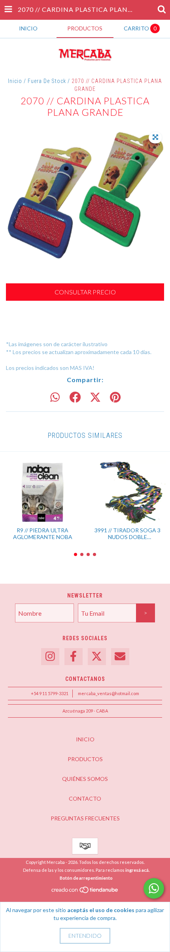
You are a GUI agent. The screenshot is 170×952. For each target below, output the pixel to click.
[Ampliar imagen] (155, 137)
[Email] (120, 656)
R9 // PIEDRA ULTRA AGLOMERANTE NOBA (42, 533)
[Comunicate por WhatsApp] (154, 888)
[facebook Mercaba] (73, 656)
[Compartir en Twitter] (95, 397)
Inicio (15, 81)
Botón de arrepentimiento (86, 877)
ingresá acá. (137, 870)
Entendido (85, 935)
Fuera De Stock (47, 81)
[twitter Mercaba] (97, 656)
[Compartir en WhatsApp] (54, 397)
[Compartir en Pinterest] (115, 397)
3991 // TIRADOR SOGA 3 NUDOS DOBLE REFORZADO (127, 533)
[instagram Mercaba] (50, 656)
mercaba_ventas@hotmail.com (108, 693)
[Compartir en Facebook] (75, 397)
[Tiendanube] (85, 891)
